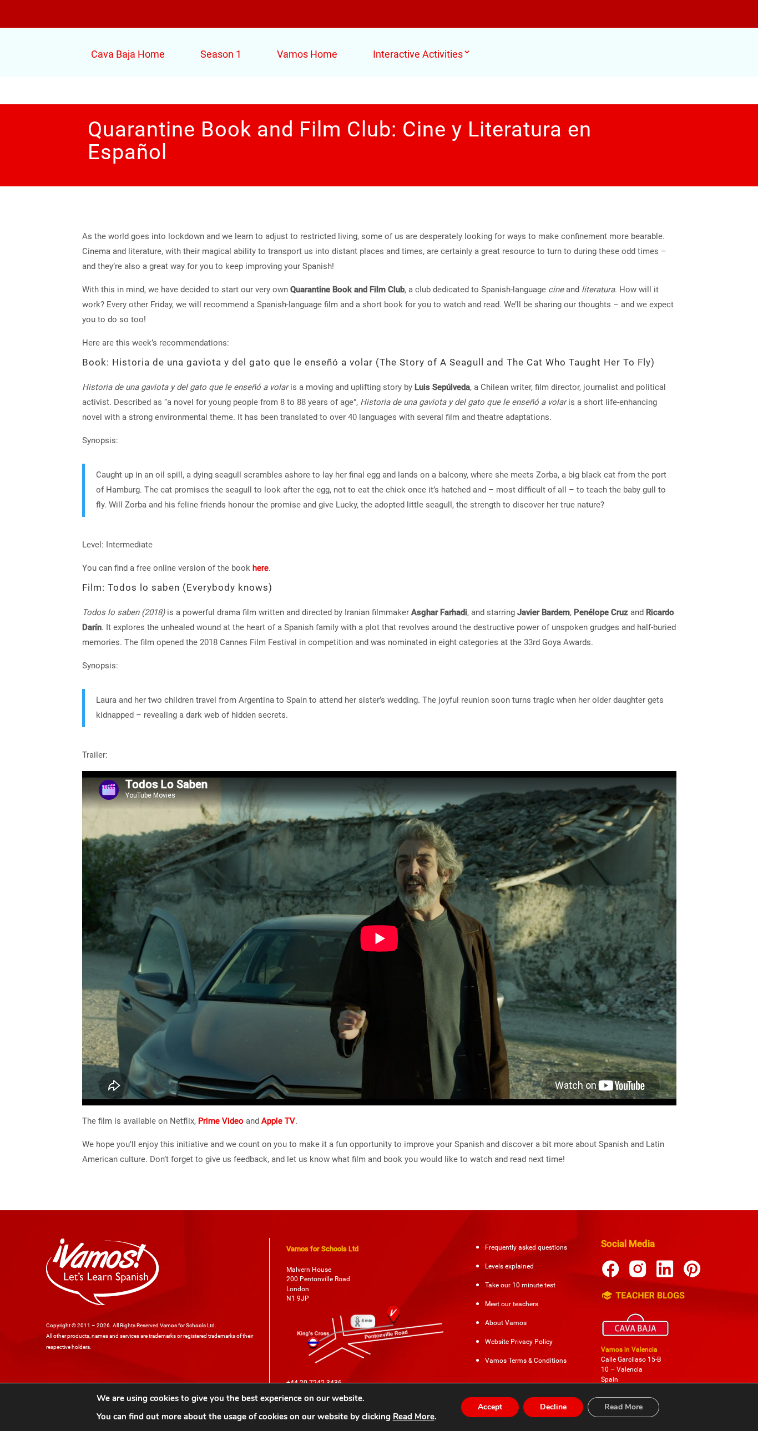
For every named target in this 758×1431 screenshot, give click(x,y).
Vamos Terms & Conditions (526, 1360)
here (260, 568)
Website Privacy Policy (519, 1342)
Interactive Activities (418, 54)
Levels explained (509, 1266)
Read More (413, 1417)
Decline (553, 1407)
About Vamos (506, 1323)
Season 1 (220, 54)
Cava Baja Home (128, 54)
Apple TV (278, 1121)
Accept (490, 1407)
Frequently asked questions (526, 1247)
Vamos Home (307, 54)
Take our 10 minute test (520, 1285)
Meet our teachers (511, 1304)
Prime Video (221, 1121)
